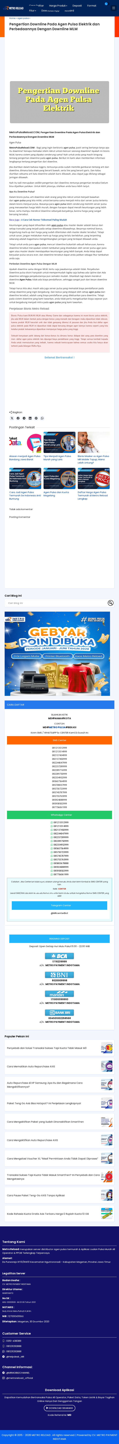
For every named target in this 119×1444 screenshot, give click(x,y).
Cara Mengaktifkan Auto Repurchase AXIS (32, 1140)
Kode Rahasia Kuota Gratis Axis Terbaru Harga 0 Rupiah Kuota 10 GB (48, 1214)
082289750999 (61, 841)
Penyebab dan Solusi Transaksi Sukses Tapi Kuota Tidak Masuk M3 (46, 1048)
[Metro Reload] (13, 8)
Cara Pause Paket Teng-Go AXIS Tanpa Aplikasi (36, 1195)
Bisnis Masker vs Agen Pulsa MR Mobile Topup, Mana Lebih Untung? (93, 459)
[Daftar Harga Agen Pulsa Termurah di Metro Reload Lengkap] (94, 478)
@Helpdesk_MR (15, 1356)
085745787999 (61, 856)
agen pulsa (23, 18)
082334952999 (61, 844)
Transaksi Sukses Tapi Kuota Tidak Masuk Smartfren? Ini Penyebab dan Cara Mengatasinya (53, 1177)
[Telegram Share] (24, 418)
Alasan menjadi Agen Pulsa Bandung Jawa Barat (24, 458)
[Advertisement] (59, 58)
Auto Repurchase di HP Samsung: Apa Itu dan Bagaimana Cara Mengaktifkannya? (44, 1085)
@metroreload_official (19, 1378)
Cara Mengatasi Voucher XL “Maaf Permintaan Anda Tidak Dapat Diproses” (52, 1158)
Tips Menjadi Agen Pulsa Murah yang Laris (57, 458)
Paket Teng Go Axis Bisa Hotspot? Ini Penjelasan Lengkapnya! (44, 1103)
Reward (69, 10)
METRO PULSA (57, 727)
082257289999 (61, 837)
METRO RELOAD (41, 1435)
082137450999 (61, 830)
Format (91, 5)
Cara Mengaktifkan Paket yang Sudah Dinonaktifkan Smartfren (45, 1122)
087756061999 (61, 874)
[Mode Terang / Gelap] (107, 3)
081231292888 (13, 1346)
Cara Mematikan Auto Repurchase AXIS (31, 1066)
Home (12, 18)
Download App (50, 10)
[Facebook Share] (18, 418)
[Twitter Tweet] (12, 418)
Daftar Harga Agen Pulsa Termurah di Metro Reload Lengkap (93, 495)
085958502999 (61, 870)
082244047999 (61, 833)
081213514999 (61, 826)
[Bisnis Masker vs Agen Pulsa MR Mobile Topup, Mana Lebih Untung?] (94, 442)
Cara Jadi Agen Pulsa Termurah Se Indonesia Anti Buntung (25, 495)
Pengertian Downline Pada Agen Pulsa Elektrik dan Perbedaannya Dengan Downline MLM (54, 26)
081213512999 (61, 822)
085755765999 (61, 859)
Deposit (77, 5)
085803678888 (61, 863)
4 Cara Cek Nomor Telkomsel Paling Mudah (44, 219)
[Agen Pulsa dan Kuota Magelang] (59, 478)
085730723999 (61, 852)
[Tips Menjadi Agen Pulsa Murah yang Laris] (59, 442)
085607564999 (61, 848)
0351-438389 (13, 1340)
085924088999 (61, 867)
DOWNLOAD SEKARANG (60, 1408)
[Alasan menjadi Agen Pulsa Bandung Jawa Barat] (25, 442)
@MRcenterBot (59, 913)
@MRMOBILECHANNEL (18, 1372)
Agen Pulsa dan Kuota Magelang (56, 494)
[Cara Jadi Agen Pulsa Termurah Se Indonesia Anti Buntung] (25, 478)
